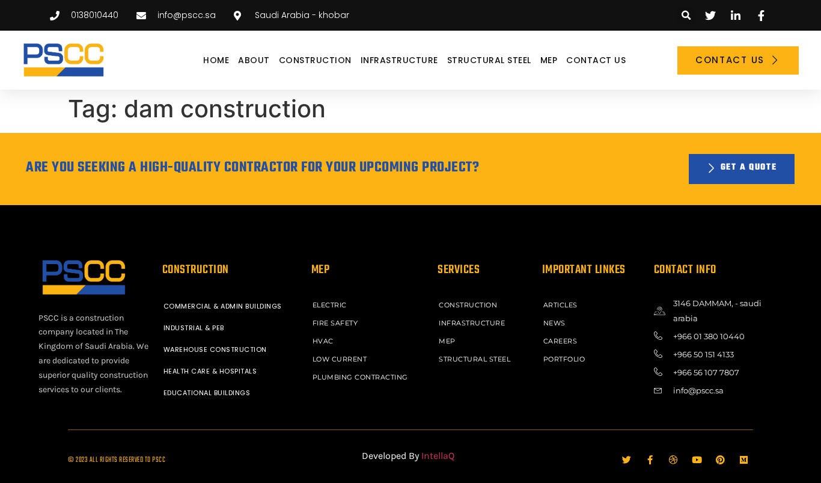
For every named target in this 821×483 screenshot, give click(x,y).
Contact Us (596, 60)
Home (216, 60)
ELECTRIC (330, 305)
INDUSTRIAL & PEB (193, 328)
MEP (549, 60)
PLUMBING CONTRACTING (360, 377)
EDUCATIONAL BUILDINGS (207, 393)
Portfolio (564, 359)
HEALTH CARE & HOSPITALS (210, 371)
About (254, 60)
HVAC (323, 341)
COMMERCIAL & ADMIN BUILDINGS (222, 306)
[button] (686, 15)
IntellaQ (437, 455)
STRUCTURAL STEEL (489, 60)
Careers (560, 341)
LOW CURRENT (340, 359)
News (554, 323)
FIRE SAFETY (335, 323)
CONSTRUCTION (315, 60)
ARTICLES (560, 305)
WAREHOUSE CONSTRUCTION (215, 349)
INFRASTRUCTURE (399, 60)
